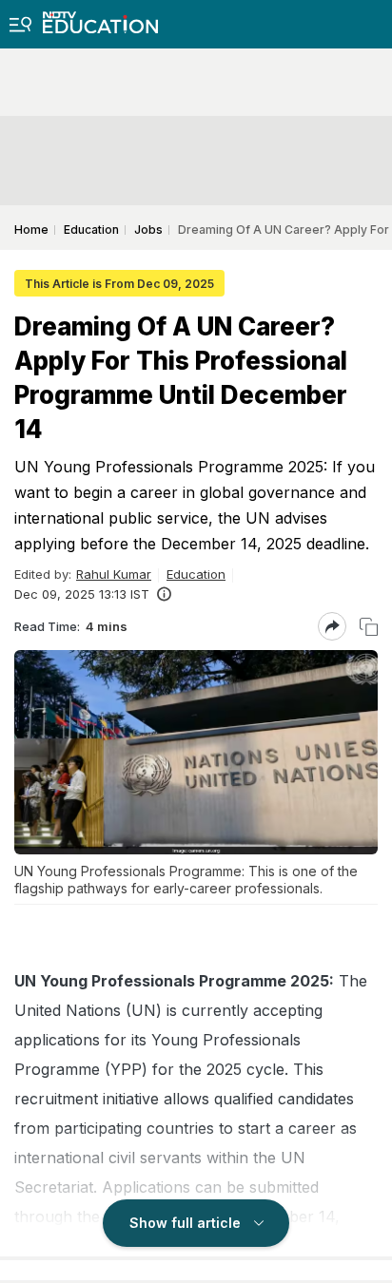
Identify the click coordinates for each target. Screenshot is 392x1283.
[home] (100, 16)
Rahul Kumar (113, 574)
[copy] (369, 627)
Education (196, 574)
